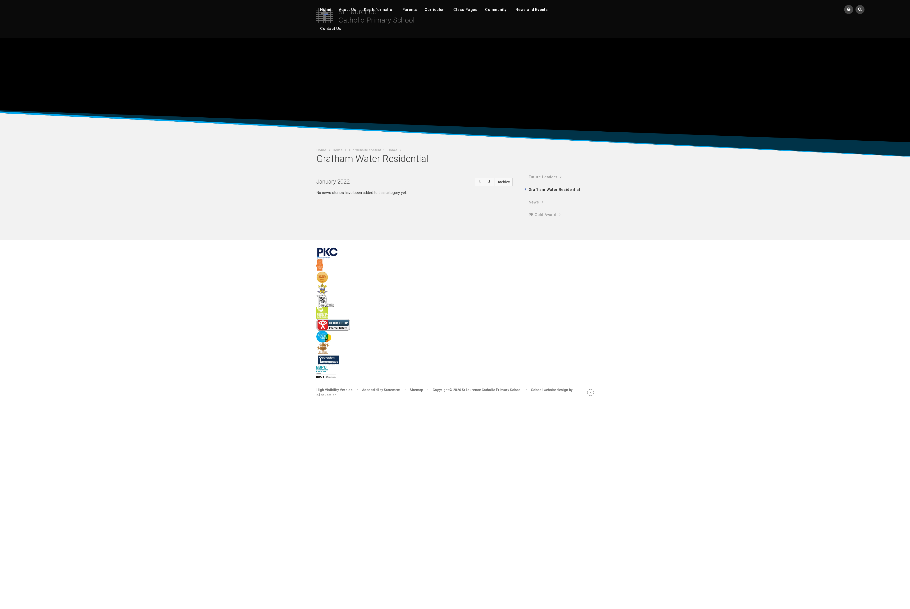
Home (321, 150)
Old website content (365, 150)
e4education (326, 395)
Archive (504, 182)
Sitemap (416, 390)
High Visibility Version (334, 390)
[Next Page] (489, 182)
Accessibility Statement (381, 390)
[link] (479, 182)
